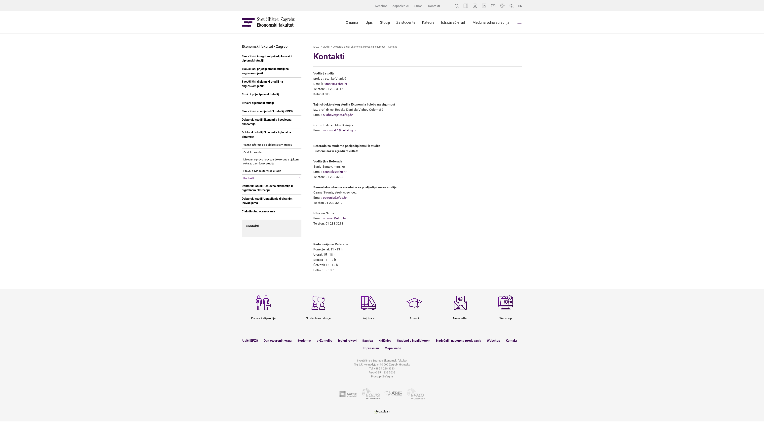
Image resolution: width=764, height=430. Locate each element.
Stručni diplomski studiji (258, 103)
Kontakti (434, 6)
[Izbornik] (519, 22)
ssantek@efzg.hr (334, 172)
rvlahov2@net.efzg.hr (338, 115)
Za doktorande (252, 152)
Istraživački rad (453, 22)
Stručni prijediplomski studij (260, 94)
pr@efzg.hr (386, 376)
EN (520, 6)
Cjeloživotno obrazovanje (258, 211)
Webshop (381, 6)
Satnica (367, 340)
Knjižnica (384, 340)
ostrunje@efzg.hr (335, 197)
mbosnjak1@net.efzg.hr (339, 130)
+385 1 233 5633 (384, 372)
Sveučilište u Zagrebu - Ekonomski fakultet (268, 22)
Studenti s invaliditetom (414, 340)
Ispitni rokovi (347, 340)
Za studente (405, 22)
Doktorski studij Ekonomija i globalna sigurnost (266, 134)
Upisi (369, 22)
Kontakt (511, 340)
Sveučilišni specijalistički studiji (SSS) (267, 111)
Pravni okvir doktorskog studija (262, 170)
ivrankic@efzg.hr (335, 84)
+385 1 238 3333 (384, 368)
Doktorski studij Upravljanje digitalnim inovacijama (267, 201)
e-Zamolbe (324, 340)
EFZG (316, 46)
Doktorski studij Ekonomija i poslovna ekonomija (266, 122)
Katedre (428, 22)
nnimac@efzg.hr (334, 218)
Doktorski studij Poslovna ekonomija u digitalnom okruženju (267, 188)
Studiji (385, 22)
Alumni (418, 6)
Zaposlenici (400, 6)
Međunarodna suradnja (491, 22)
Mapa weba (393, 348)
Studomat (304, 340)
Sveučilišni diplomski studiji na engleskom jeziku (262, 84)
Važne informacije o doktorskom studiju (267, 144)
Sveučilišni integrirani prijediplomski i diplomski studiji (267, 58)
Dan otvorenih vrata (278, 340)
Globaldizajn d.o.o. (382, 412)
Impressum (371, 348)
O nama (352, 22)
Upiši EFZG (250, 340)
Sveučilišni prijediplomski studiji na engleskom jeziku (265, 71)
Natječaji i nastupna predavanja (458, 340)
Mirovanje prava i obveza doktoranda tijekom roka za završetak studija (271, 161)
